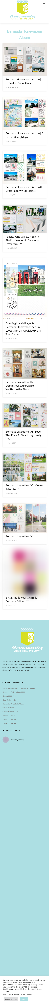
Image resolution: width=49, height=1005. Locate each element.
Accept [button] (24, 999)
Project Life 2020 (9, 715)
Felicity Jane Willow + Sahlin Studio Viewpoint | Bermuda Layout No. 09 (22, 240)
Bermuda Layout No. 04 (19, 536)
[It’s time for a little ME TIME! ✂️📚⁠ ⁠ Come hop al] (25, 810)
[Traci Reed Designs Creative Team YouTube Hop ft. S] (25, 758)
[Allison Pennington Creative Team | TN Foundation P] (25, 862)
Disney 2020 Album (10, 696)
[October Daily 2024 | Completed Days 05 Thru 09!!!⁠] (25, 836)
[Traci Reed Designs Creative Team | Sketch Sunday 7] (25, 965)
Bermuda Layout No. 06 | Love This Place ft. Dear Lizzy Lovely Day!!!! (23, 435)
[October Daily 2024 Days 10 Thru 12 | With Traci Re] (25, 784)
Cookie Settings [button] (11, 999)
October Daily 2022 (10, 708)
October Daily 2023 (10, 711)
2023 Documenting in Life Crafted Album (19, 688)
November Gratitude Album (13, 704)
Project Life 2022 (9, 723)
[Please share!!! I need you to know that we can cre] (25, 913)
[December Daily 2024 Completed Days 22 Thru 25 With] (25, 939)
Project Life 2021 (9, 719)
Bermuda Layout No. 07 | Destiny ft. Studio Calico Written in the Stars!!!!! (20, 385)
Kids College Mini (9, 700)
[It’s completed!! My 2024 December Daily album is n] (25, 887)
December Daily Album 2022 (14, 692)
